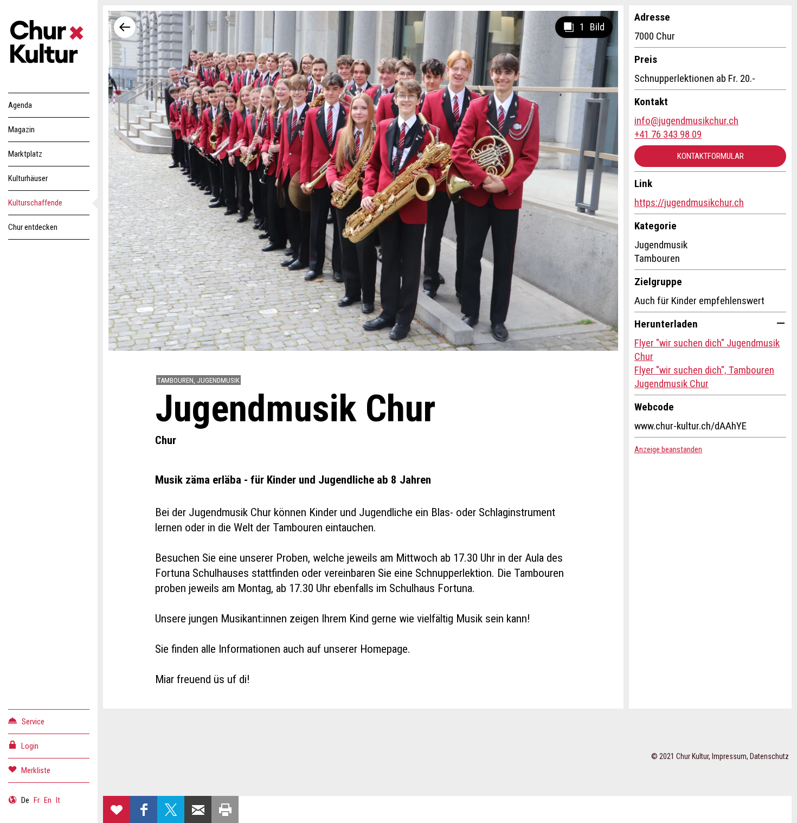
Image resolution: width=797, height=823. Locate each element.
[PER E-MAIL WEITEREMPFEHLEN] (197, 809)
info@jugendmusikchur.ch (686, 120)
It (58, 800)
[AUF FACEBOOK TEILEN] (143, 809)
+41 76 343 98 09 (668, 134)
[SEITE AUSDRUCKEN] (225, 809)
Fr (37, 800)
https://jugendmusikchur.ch (689, 202)
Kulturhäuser (28, 178)
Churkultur (48, 43)
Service (33, 721)
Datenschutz (769, 756)
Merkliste (35, 770)
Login (29, 746)
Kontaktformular (710, 156)
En (48, 800)
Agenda (20, 105)
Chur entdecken (32, 227)
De (25, 800)
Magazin (21, 129)
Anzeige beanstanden (668, 449)
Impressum (729, 756)
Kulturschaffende (35, 203)
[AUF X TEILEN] (170, 809)
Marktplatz (25, 154)
